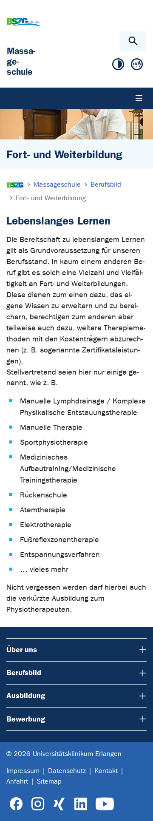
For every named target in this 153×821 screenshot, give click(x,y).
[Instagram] (37, 804)
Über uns (21, 649)
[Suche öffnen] (132, 41)
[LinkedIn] (80, 804)
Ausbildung (25, 695)
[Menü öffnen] (139, 98)
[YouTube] (105, 804)
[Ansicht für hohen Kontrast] (118, 66)
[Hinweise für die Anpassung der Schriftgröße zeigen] (137, 66)
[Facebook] (16, 804)
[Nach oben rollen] (140, 807)
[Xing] (59, 804)
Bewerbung (25, 719)
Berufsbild (23, 672)
